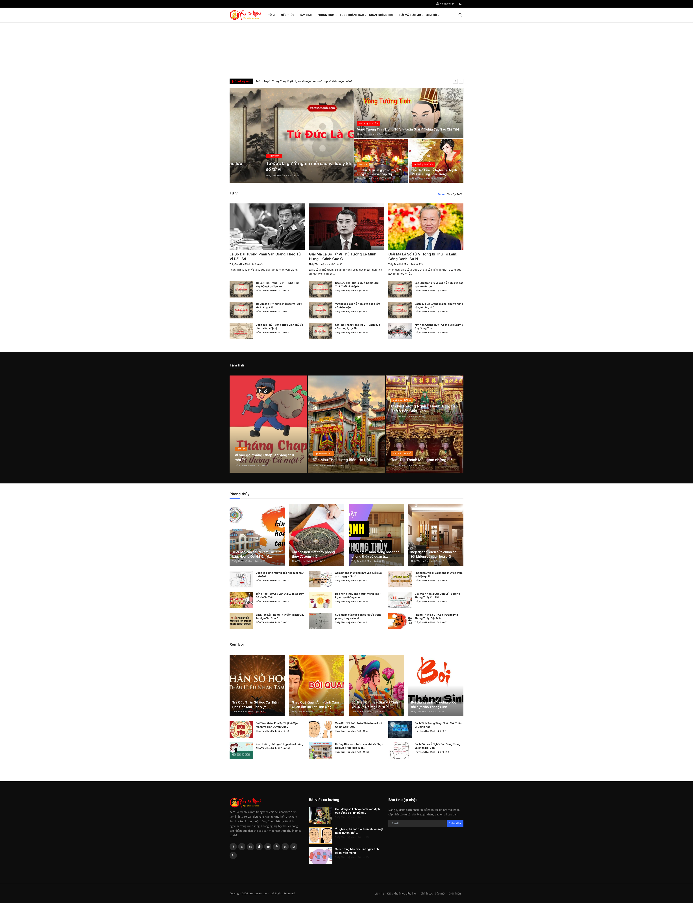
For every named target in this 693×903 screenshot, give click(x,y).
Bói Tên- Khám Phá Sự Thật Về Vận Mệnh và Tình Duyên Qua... (277, 725)
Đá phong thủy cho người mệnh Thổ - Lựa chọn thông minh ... (358, 595)
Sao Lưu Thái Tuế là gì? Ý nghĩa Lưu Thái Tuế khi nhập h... (357, 284)
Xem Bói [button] (431, 15)
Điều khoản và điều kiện (402, 893)
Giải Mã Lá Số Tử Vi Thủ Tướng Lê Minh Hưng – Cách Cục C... (342, 256)
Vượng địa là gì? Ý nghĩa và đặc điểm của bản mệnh (357, 305)
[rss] (233, 855)
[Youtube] (267, 846)
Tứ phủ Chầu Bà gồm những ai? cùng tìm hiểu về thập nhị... (379, 172)
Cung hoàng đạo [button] (352, 15)
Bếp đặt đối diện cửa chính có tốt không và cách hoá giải (433, 554)
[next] (461, 81)
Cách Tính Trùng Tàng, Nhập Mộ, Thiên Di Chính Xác (438, 725)
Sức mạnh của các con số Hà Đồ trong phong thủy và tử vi (358, 616)
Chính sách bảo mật (433, 893)
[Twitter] (241, 846)
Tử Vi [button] (271, 15)
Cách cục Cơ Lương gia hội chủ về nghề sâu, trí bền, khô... (439, 305)
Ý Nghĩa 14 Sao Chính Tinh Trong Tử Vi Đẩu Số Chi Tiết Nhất (293, 81)
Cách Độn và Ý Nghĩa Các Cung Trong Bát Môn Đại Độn (437, 746)
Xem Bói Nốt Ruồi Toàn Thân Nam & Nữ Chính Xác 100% (358, 725)
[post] (292, 135)
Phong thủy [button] (326, 15)
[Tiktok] (259, 846)
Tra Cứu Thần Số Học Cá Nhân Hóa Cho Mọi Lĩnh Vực (255, 704)
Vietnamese (446, 3)
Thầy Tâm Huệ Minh (245, 175)
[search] (460, 15)
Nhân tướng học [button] (381, 15)
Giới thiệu (455, 893)
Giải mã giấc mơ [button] (410, 15)
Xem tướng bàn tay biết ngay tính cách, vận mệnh (357, 850)
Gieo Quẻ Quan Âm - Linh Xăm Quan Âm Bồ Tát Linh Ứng (315, 704)
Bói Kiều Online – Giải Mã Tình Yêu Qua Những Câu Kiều (374, 704)
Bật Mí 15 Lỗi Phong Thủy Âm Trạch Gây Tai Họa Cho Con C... (280, 616)
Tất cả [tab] (441, 194)
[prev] (455, 81)
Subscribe (455, 823)
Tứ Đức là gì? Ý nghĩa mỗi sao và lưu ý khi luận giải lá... (279, 305)
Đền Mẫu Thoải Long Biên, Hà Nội (341, 460)
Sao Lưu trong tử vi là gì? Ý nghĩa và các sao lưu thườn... (439, 284)
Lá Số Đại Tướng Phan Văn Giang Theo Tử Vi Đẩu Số (265, 256)
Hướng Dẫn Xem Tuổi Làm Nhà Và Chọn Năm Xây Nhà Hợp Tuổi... (359, 746)
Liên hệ (379, 893)
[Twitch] (293, 846)
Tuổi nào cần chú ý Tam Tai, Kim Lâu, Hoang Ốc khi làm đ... (257, 554)
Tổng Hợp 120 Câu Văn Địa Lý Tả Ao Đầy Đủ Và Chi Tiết (280, 595)
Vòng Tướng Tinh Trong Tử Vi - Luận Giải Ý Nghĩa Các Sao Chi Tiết (408, 129)
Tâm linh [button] (306, 15)
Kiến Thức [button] (287, 15)
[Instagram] (250, 846)
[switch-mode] (460, 4)
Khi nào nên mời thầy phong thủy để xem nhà (313, 554)
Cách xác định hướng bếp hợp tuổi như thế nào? (280, 574)
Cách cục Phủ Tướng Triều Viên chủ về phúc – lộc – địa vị (279, 326)
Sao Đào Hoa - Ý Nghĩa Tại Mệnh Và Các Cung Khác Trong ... (434, 172)
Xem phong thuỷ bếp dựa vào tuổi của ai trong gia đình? (358, 574)
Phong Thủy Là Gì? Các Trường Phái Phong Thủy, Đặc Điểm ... (437, 616)
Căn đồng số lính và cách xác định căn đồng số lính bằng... (357, 810)
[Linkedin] (285, 846)
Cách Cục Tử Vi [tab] (454, 194)
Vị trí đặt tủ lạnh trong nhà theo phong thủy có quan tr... (375, 554)
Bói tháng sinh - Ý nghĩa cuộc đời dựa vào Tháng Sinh (433, 704)
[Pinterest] (276, 846)
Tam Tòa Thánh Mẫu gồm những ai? (421, 460)
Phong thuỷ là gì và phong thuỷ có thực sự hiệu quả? (439, 574)
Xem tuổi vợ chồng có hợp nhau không (279, 744)
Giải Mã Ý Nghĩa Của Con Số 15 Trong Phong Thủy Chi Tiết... (437, 595)
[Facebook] (233, 846)
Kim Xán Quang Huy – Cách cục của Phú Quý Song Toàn (439, 326)
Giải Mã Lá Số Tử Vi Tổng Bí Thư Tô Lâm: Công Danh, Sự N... (422, 256)
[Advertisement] (346, 49)
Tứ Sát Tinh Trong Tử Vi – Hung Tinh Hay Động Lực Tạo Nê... (278, 284)
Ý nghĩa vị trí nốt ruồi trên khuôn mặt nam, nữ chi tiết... (359, 830)
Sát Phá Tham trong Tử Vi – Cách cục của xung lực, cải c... (357, 326)
